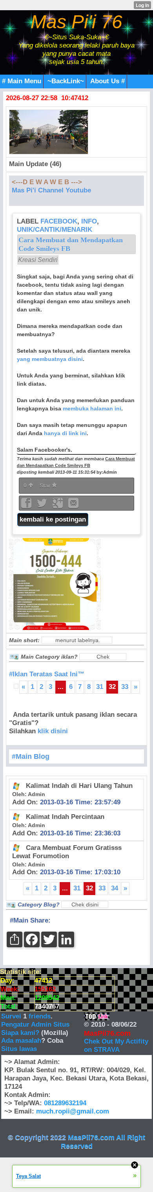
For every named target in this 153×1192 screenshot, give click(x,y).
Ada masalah (21, 1040)
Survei (12, 1016)
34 (114, 888)
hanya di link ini (65, 433)
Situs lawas (19, 1049)
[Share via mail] (73, 506)
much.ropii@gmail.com (72, 1111)
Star (46, 485)
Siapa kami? (20, 1032)
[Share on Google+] (58, 506)
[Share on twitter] (43, 506)
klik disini (53, 731)
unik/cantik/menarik (54, 229)
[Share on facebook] (27, 506)
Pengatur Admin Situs (35, 1024)
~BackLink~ (65, 81)
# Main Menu (21, 81)
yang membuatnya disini (50, 359)
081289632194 (65, 1103)
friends (40, 1016)
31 (99, 686)
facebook (58, 221)
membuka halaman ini (92, 408)
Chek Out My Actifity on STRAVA (116, 1045)
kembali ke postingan (53, 519)
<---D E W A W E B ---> (47, 182)
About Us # (107, 81)
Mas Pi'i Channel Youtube (51, 190)
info (89, 221)
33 (124, 686)
